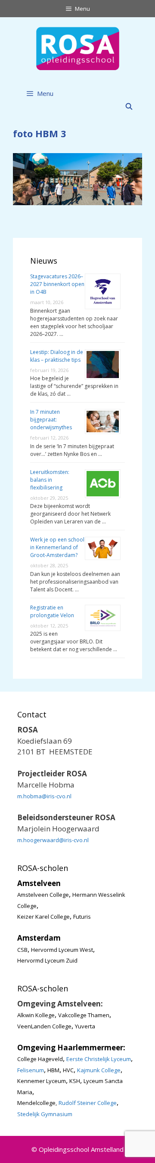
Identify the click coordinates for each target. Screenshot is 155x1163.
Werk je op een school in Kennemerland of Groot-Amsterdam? (57, 547)
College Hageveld (40, 1059)
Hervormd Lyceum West (62, 950)
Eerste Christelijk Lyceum (98, 1059)
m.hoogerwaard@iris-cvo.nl (53, 840)
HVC (68, 1070)
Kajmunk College (99, 1070)
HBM (53, 1070)
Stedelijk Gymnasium (44, 1114)
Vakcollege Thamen (83, 1015)
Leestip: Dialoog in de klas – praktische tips (56, 355)
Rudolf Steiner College (88, 1103)
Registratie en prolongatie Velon (52, 611)
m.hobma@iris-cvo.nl (44, 796)
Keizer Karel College (43, 916)
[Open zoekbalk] (129, 106)
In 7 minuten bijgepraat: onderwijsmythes (51, 419)
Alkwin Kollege (36, 1015)
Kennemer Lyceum (41, 1081)
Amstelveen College (43, 894)
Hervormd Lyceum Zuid (47, 960)
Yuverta (85, 1026)
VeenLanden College (44, 1026)
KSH (74, 1081)
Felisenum (30, 1070)
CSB (22, 950)
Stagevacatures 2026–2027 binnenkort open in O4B (57, 284)
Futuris (82, 916)
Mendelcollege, (37, 1103)
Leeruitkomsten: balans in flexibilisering (49, 479)
